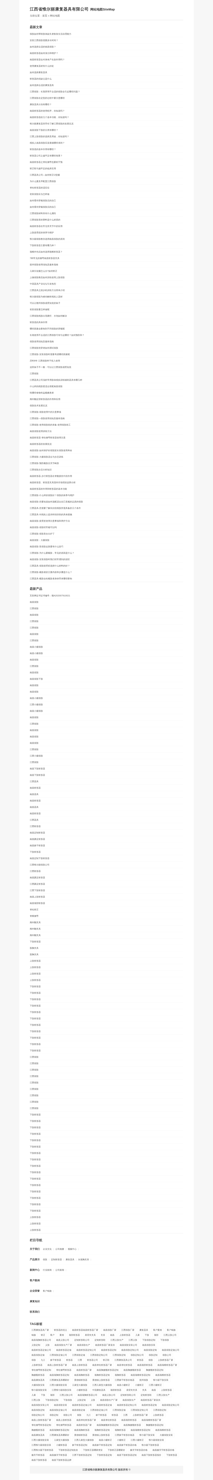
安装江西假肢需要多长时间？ (44, 40)
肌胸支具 (34, 948)
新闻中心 (35, 1270)
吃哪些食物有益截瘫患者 (42, 392)
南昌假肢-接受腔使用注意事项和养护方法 (50, 521)
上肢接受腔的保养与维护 (42, 232)
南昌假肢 (34, 602)
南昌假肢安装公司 (128, 1345)
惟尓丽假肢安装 (39, 1390)
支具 (103, 1335)
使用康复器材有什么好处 (42, 66)
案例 (62, 1335)
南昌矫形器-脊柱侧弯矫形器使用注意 (47, 437)
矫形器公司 (92, 1360)
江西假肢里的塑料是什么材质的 (45, 219)
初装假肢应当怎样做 (39, 194)
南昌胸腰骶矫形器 (132, 1370)
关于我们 (35, 1249)
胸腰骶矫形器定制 (154, 1370)
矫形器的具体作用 (38, 322)
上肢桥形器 (36, 1365)
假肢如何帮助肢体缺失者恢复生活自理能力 (50, 34)
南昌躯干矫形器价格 (127, 1445)
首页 (44, 15)
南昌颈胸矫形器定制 (59, 1375)
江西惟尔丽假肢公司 (39, 864)
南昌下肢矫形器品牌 (61, 1460)
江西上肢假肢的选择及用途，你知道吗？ (49, 136)
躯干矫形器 (55, 1360)
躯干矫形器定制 (79, 1445)
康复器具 (70, 1259)
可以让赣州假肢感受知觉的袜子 (45, 303)
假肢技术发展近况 (38, 405)
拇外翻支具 (35, 922)
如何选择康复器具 (38, 72)
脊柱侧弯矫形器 (63, 1370)
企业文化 (47, 1249)
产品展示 (35, 1259)
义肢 (47, 1345)
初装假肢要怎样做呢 (39, 309)
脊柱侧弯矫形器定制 (41, 1370)
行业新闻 (47, 1270)
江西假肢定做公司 (58, 1355)
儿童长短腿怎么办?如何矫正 (43, 271)
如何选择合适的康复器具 (42, 85)
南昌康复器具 (38, 1380)
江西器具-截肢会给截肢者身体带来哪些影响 (51, 578)
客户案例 (35, 1280)
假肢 (45, 1259)
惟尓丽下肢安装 (160, 1380)
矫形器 (69, 1360)
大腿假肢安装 (38, 1385)
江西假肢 (34, 373)
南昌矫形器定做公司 (41, 1350)
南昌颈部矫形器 (37, 903)
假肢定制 (153, 1355)
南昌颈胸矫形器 (82, 1375)
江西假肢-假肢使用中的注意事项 (45, 412)
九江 (43, 1360)
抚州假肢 (143, 1380)
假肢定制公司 (137, 1355)
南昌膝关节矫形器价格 (163, 1450)
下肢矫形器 (35, 852)
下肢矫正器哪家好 (116, 1450)
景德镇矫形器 (80, 1380)
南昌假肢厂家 (109, 1330)
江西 (80, 1360)
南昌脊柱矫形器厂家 (102, 1365)
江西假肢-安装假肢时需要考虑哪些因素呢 (50, 354)
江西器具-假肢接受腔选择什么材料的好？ (50, 565)
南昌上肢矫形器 (37, 897)
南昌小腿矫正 (123, 1385)
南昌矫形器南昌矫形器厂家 (85, 1330)
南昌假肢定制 (150, 1350)
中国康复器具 (98, 1390)
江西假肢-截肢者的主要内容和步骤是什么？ (51, 572)
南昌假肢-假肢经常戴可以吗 (43, 527)
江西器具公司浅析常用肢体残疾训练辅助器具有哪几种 (56, 380)
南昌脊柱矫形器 (124, 1365)
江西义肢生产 (116, 1340)
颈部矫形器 (74, 1335)
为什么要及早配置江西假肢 (43, 181)
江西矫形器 (35, 826)
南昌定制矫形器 (37, 832)
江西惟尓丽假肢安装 (61, 1390)
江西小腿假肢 (36, 704)
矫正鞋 (106, 1360)
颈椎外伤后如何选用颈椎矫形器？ (46, 252)
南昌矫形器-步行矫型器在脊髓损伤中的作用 (51, 476)
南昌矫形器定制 (108, 1350)
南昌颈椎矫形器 (163, 1375)
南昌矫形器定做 (63, 1350)
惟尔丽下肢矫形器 (150, 1445)
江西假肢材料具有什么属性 (43, 213)
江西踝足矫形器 (37, 884)
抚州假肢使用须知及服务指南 (44, 264)
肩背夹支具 (90, 1335)
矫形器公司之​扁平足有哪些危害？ (46, 155)
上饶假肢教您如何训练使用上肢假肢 (47, 277)
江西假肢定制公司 (99, 1355)
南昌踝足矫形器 (37, 839)
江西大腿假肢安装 (58, 1385)
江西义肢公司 (170, 1335)
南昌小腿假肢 (36, 647)
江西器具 (34, 781)
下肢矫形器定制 (104, 1455)
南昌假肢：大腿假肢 (39, 540)
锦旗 (33, 1335)
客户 (52, 1335)
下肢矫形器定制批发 (68, 1450)
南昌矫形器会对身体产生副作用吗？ (47, 59)
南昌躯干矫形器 (37, 845)
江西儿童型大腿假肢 (102, 1385)
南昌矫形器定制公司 (86, 1350)
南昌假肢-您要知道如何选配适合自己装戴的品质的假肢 (56, 501)
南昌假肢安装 (148, 1345)
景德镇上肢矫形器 (101, 1380)
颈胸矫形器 (120, 1375)
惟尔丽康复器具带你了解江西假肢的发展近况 (51, 123)
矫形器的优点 (60, 1330)
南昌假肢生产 (83, 1345)
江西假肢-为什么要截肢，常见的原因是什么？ (52, 553)
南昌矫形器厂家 (84, 1370)
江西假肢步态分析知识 (41, 469)
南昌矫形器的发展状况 (41, 444)
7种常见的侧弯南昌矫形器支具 (44, 258)
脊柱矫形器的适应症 (39, 187)
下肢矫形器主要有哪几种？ (43, 245)
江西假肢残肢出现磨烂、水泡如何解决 (48, 316)
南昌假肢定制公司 (130, 1350)
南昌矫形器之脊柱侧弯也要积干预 (46, 162)
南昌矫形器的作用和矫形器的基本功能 (48, 489)
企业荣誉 (35, 1290)
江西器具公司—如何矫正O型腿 (45, 175)
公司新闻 (59, 1270)
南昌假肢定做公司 (170, 1350)
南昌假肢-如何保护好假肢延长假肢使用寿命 (51, 450)
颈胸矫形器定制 (102, 1375)
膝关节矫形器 (38, 1455)
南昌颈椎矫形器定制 (140, 1375)
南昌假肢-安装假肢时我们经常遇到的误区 (50, 559)
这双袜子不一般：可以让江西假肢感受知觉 (50, 367)
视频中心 (72, 1249)
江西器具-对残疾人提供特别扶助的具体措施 (51, 514)
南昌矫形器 (35, 788)
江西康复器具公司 (123, 1360)
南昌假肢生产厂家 (63, 1345)
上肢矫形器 (35, 961)
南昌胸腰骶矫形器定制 (108, 1370)
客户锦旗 (47, 1291)
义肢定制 (35, 1345)
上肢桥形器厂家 (165, 1360)
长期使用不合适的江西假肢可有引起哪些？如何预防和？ (57, 335)
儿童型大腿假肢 (79, 1385)
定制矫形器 (56, 1259)
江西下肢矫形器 (37, 890)
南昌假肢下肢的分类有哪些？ (44, 130)
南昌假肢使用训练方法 (41, 431)
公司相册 (59, 1249)
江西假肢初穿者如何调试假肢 (44, 348)
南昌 (112, 1335)
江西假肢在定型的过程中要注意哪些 (47, 98)
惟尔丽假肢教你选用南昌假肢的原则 (47, 239)
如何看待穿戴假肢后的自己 (43, 200)
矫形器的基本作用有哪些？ (43, 149)
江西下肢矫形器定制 (82, 1455)
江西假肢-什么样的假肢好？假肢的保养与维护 (52, 495)
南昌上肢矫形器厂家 (57, 1365)
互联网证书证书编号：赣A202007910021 (50, 595)
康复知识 (35, 1301)
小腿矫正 (139, 1385)
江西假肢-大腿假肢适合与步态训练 (46, 457)
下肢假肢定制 (148, 1340)
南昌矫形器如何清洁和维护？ (44, 53)
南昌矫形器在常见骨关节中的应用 (46, 226)
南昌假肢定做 (38, 1355)
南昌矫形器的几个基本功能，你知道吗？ (49, 117)
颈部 (156, 1335)
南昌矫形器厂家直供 (105, 1345)
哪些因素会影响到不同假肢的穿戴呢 (47, 328)
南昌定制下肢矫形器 (39, 858)
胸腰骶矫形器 (38, 1375)
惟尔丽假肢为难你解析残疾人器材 (46, 296)
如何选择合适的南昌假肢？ (43, 46)
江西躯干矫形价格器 (124, 1380)
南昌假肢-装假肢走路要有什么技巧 (46, 546)
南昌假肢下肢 (36, 679)
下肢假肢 (164, 1340)
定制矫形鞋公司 (82, 1340)
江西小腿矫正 (155, 1385)
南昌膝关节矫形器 (58, 1455)
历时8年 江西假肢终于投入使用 (45, 360)
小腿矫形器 (81, 1390)
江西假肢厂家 (127, 1330)
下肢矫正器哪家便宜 (93, 1450)
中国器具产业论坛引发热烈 (43, 284)
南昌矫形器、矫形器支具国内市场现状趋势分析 (53, 482)
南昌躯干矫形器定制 (102, 1445)
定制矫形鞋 (99, 1340)
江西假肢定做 (78, 1355)
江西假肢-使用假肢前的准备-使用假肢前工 (50, 425)
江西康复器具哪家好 (59, 1380)
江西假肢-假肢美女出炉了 (42, 533)
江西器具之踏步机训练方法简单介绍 (47, 290)
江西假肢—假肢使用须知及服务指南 (47, 418)
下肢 (147, 1335)
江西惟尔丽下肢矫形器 (42, 1450)
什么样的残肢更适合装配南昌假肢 (46, 386)
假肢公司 (166, 1355)
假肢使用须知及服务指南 (42, 341)
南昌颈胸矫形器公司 (41, 1340)
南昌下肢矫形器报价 (151, 1455)
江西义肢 (132, 1340)
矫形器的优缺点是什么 (41, 79)
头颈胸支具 (83, 1259)
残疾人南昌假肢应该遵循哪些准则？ (47, 143)
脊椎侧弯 (34, 916)
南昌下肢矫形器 (37, 768)
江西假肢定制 (119, 1355)
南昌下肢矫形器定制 (127, 1455)
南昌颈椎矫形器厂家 (167, 1365)
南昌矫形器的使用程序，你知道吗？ (47, 111)
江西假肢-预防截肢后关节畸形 (44, 463)
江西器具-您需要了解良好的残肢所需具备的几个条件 (55, 508)
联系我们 (35, 1311)
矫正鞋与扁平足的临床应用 (43, 168)
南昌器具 (34, 794)
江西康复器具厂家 (40, 1330)
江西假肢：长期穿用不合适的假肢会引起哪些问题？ (55, 91)
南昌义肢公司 (62, 1340)
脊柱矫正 (34, 909)
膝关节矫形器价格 (139, 1450)
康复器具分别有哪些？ (41, 104)
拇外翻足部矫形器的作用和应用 (45, 399)
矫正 (43, 1335)
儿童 (137, 1335)
